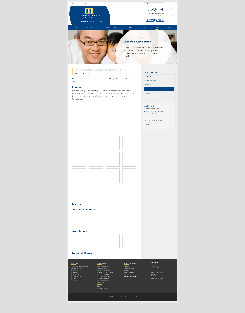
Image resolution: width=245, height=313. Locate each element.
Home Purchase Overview (103, 266)
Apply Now (73, 278)
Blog (145, 27)
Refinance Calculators (102, 288)
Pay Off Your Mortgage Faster (103, 276)
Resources (148, 85)
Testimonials (149, 76)
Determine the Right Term (103, 274)
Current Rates (74, 280)
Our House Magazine (151, 97)
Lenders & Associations (151, 89)
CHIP (98, 286)
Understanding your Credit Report (105, 272)
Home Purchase (111, 27)
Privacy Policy (136, 296)
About (156, 27)
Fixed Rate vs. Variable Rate (103, 270)
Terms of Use (128, 296)
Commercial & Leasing (151, 80)
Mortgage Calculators (76, 276)
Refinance (131, 27)
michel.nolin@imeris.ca (157, 15)
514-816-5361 (160, 17)
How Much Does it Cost (76, 268)
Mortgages (90, 27)
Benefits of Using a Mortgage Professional (80, 266)
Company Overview (151, 72)
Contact (170, 27)
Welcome (75, 27)
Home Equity (74, 272)
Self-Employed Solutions (103, 278)
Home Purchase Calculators (103, 280)
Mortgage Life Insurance (76, 274)
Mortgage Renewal (75, 270)
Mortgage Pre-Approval (102, 268)
